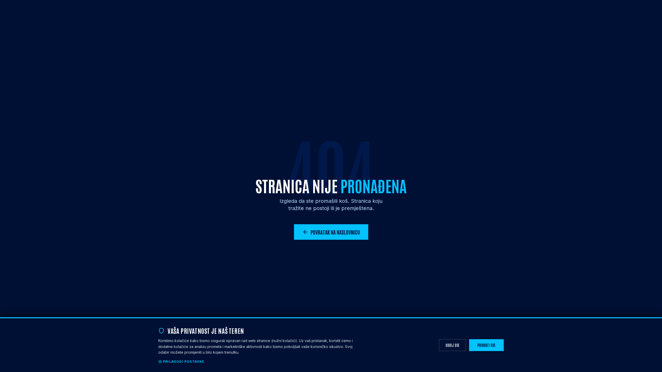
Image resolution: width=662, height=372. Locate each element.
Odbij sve (453, 345)
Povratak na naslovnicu (335, 232)
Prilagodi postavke (184, 361)
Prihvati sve (486, 345)
